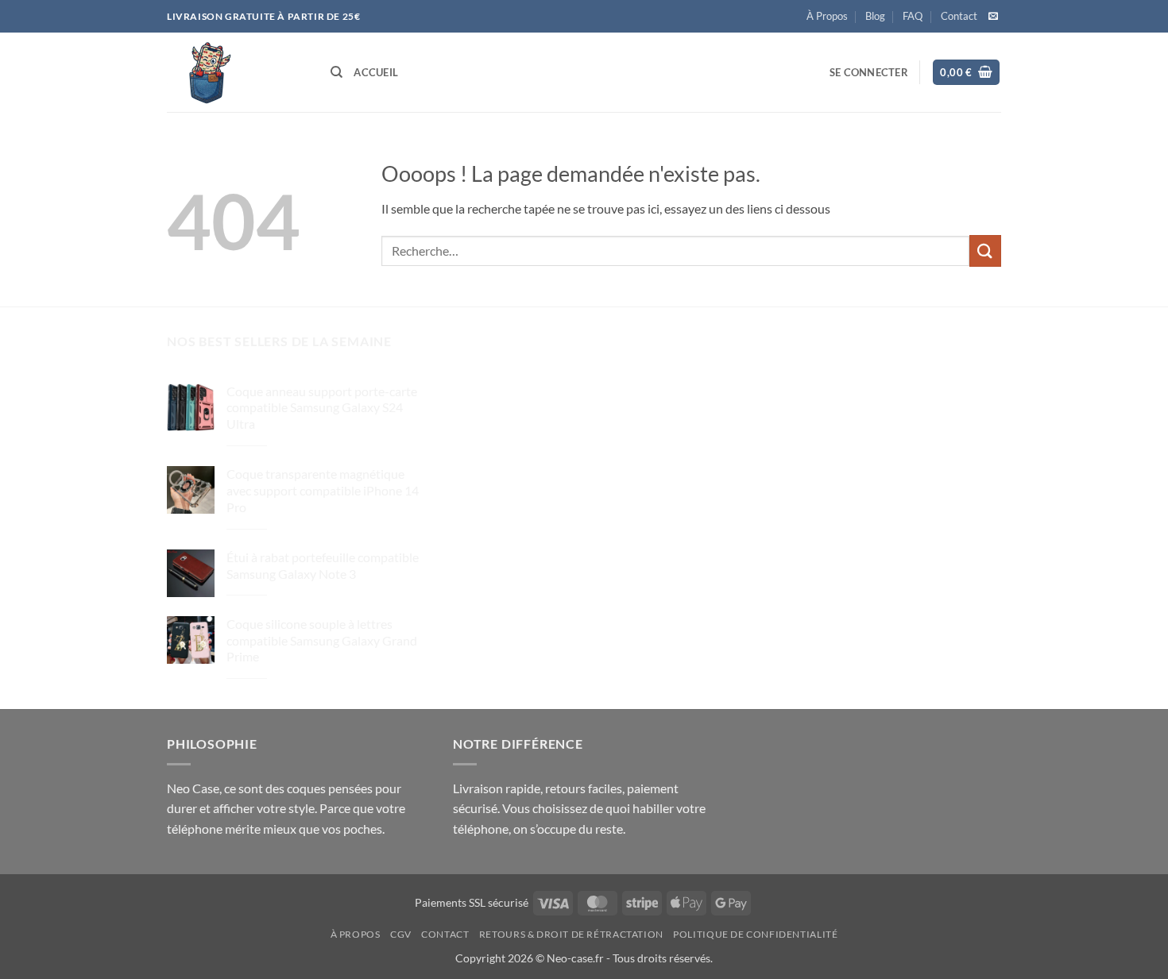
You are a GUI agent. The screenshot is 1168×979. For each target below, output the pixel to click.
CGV (401, 934)
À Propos (827, 16)
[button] (869, 72)
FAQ (912, 16)
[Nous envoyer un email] (993, 16)
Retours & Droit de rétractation (571, 934)
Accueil (376, 72)
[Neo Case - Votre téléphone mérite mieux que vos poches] (237, 72)
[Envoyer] (985, 250)
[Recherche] (336, 72)
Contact (959, 16)
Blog (875, 16)
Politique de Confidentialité (755, 934)
